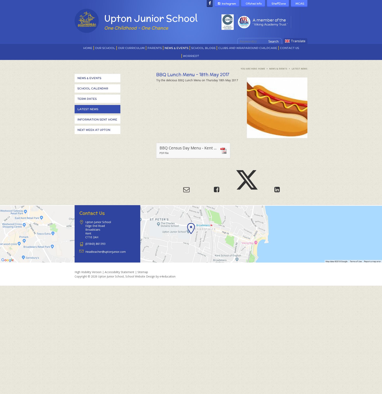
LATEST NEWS (299, 68)
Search (273, 41)
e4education (167, 276)
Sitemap (142, 272)
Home (261, 68)
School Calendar (92, 88)
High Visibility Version (88, 272)
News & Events (278, 68)
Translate (298, 41)
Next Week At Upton (93, 130)
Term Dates (87, 99)
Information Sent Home (97, 120)
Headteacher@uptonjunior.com (105, 252)
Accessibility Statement (119, 272)
